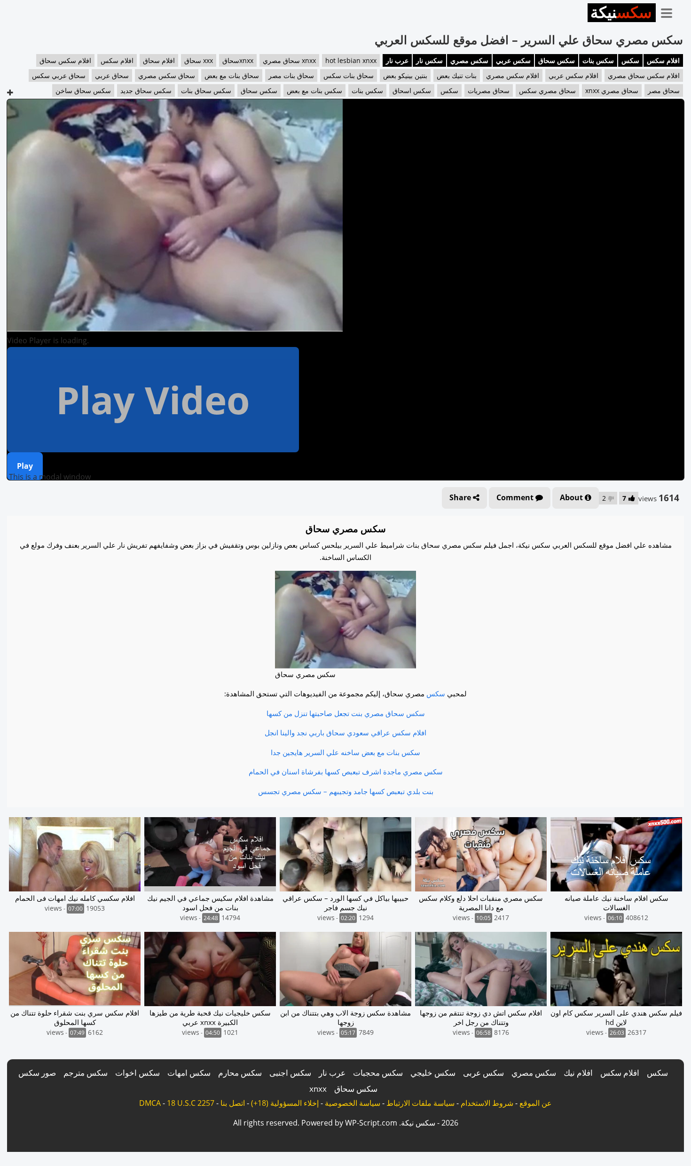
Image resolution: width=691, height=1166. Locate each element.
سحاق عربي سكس (59, 75)
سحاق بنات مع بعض (231, 75)
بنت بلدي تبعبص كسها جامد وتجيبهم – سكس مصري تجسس (345, 791)
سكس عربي (513, 60)
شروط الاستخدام (487, 1103)
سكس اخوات (137, 1072)
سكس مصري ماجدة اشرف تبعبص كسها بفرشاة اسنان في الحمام (346, 771)
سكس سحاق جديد (146, 90)
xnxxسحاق (237, 60)
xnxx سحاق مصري (289, 60)
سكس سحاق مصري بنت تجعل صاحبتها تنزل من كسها (346, 713)
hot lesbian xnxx (351, 60)
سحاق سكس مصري (166, 75)
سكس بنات (598, 60)
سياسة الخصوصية (352, 1103)
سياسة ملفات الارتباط (420, 1103)
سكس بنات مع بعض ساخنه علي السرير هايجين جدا (345, 752)
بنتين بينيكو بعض (405, 75)
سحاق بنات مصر (291, 75)
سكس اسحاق (412, 90)
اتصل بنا (232, 1103)
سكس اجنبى (290, 1072)
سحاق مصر (664, 90)
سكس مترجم (85, 1072)
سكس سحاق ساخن (83, 90)
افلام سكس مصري (512, 75)
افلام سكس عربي (573, 75)
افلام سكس (663, 60)
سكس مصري (469, 60)
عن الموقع (535, 1103)
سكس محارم (240, 1072)
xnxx (318, 1088)
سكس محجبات (378, 1072)
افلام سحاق (159, 60)
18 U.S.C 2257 (190, 1103)
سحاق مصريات (489, 90)
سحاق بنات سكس (348, 75)
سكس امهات (189, 1072)
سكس (630, 60)
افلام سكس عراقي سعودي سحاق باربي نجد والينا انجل (345, 732)
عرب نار (397, 60)
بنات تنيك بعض (457, 75)
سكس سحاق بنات (206, 90)
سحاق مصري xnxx (611, 90)
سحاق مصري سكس (547, 90)
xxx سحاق (198, 60)
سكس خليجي (432, 1072)
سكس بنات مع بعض (314, 90)
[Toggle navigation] (670, 11)
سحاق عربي (112, 75)
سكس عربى (483, 1072)
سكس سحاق (556, 60)
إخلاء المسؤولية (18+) (285, 1103)
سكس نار (429, 60)
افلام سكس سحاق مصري (644, 75)
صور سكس (37, 1072)
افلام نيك (578, 1072)
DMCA (150, 1103)
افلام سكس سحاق (65, 60)
